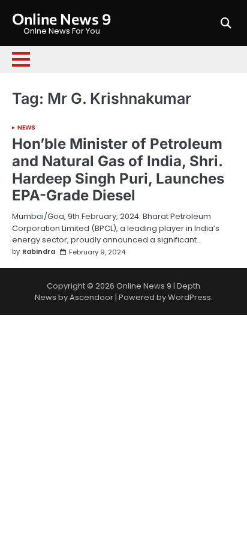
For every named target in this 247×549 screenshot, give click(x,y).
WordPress (189, 297)
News (26, 128)
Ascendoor (91, 297)
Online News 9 (61, 18)
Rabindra (38, 252)
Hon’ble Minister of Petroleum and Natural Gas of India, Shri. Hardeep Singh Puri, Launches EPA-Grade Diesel (118, 169)
